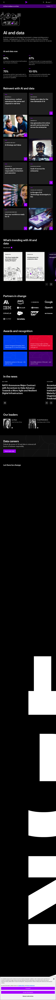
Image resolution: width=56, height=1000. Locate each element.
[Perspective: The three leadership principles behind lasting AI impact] (13, 266)
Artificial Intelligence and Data (11, 6)
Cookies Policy (21, 985)
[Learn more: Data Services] (41, 104)
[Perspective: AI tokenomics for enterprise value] (35, 266)
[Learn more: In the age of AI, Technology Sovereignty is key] (41, 208)
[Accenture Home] (26, 2)
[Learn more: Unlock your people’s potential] (15, 219)
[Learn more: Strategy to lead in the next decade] (15, 150)
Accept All (28, 988)
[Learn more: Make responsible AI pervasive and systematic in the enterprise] (15, 184)
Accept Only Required (28, 992)
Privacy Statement (31, 985)
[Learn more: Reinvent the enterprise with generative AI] (41, 138)
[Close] (53, 978)
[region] (28, 988)
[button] (9, 451)
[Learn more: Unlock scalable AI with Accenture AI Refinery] (41, 173)
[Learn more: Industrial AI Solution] (15, 115)
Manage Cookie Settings (28, 996)
